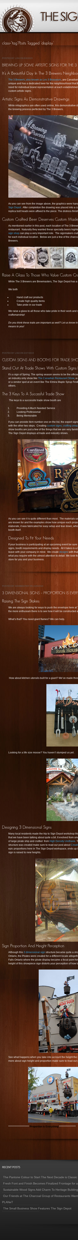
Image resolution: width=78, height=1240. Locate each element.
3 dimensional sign (35, 952)
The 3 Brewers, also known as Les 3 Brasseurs (34, 79)
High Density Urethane (62, 841)
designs (64, 552)
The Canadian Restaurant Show (55, 378)
